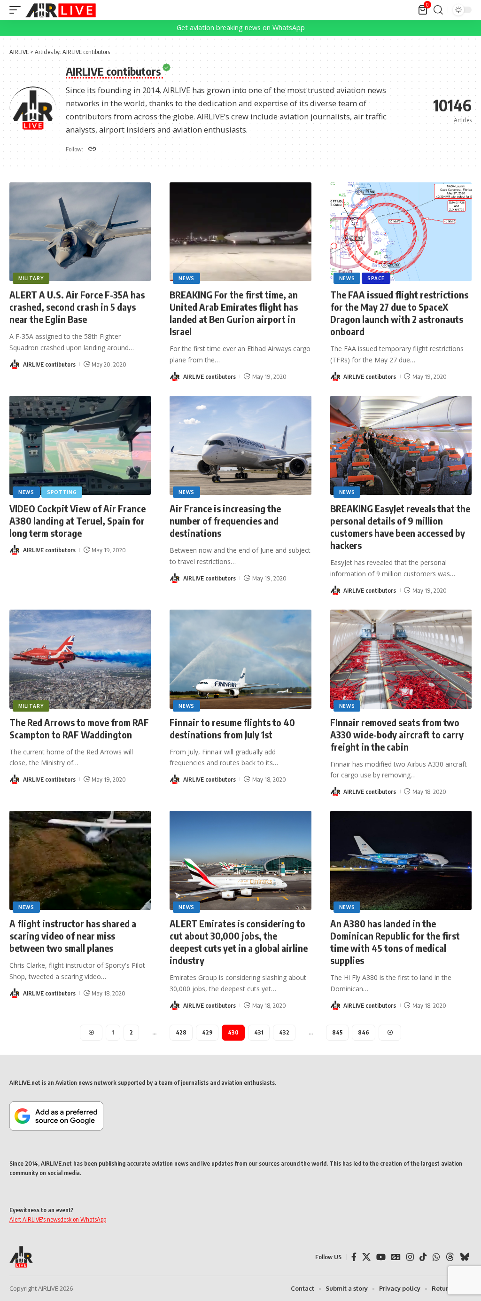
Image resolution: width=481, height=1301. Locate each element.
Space (376, 278)
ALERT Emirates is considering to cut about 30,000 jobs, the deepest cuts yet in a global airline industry (239, 941)
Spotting (62, 492)
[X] (366, 1257)
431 (259, 1032)
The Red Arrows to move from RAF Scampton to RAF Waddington (79, 728)
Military (31, 278)
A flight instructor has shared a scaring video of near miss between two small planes (72, 935)
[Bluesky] (465, 1257)
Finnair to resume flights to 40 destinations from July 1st (232, 728)
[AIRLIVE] (60, 9)
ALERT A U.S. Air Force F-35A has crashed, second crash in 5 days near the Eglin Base (77, 307)
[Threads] (450, 1257)
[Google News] (396, 1257)
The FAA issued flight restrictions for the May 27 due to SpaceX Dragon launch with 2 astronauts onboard (399, 313)
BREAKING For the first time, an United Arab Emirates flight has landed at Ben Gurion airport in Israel (234, 313)
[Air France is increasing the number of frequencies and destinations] (240, 445)
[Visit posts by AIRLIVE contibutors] (14, 364)
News (186, 278)
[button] (17, 9)
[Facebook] (354, 1257)
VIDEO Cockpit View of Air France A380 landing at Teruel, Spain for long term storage (77, 520)
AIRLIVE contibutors (49, 364)
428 (181, 1032)
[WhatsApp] (436, 1257)
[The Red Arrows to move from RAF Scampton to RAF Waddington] (80, 659)
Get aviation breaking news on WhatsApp (241, 27)
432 (284, 1032)
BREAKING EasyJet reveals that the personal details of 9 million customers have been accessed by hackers (400, 526)
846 (363, 1032)
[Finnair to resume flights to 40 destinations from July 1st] (240, 659)
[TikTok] (423, 1257)
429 (207, 1032)
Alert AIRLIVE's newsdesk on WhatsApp (57, 1219)
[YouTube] (381, 1257)
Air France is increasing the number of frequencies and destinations (225, 520)
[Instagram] (410, 1257)
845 (337, 1032)
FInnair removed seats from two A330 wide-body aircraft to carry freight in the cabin (397, 734)
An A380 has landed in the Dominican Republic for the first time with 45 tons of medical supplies (395, 941)
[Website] (92, 149)
